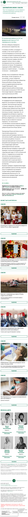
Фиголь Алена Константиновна (7, 427)
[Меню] (1, 2)
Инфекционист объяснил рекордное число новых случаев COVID (13, 363)
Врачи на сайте (6, 410)
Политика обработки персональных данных (9, 485)
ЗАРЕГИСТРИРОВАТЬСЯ (18, 194)
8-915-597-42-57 (5, 483)
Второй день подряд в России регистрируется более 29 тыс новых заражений (14, 226)
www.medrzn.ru (11, 464)
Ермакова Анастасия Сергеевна (7, 451)
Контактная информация (5, 484)
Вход (13, 3)
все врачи (14, 461)
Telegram (6, 187)
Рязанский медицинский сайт (14, 1)
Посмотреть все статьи (7, 432)
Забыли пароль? (24, 3)
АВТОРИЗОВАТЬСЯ (9, 195)
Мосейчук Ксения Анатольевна (21, 451)
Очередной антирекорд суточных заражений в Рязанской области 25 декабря (14, 260)
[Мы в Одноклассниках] (24, 189)
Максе (22, 185)
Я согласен (15, 512)
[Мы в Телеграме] (26, 189)
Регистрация (17, 3)
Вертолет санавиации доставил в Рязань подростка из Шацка (12, 294)
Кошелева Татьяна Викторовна (21, 427)
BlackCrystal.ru (10, 491)
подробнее (14, 233)
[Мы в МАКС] (22, 189)
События (3, 204)
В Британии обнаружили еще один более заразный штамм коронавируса (12, 329)
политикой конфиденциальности (6, 514)
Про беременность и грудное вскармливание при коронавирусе (13, 397)
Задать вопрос (7, 433)
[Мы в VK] (23, 189)
